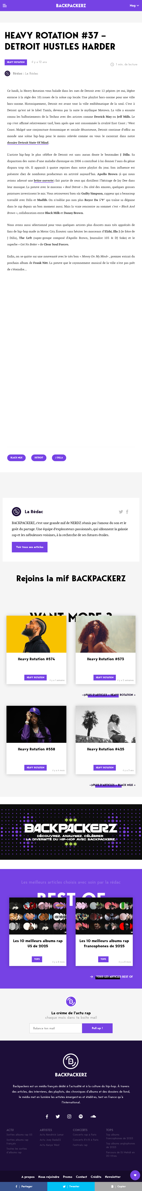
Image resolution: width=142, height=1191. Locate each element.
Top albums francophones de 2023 (119, 1136)
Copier (121, 1186)
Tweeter (74, 1186)
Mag (133, 5)
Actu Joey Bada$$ (50, 1140)
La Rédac (25, 73)
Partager (26, 1186)
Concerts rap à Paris (84, 1134)
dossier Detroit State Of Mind (27, 143)
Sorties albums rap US (19, 1134)
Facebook (127, 512)
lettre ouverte (43, 180)
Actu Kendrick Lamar (52, 1134)
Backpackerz (71, 5)
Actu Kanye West (50, 1145)
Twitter (121, 512)
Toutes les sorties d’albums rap (16, 1150)
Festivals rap (80, 1145)
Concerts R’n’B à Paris (85, 1140)
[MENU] (5, 5)
